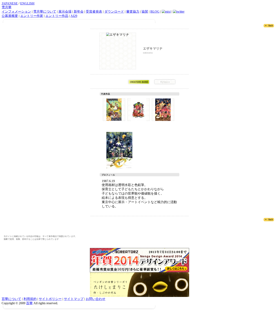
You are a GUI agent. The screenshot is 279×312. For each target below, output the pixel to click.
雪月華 (6, 7)
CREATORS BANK (138, 82)
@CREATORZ (112, 82)
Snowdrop (119, 150)
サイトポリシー (50, 299)
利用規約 (30, 299)
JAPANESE (10, 3)
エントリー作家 (31, 16)
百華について (11, 299)
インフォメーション (16, 11)
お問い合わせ (95, 299)
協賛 (145, 11)
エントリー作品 (56, 16)
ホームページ (155, 62)
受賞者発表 (94, 11)
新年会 (79, 11)
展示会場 (64, 11)
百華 (29, 303)
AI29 (73, 16)
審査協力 (132, 11)
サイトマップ (74, 299)
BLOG (155, 11)
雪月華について (44, 11)
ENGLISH (27, 3)
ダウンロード (114, 11)
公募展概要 (10, 16)
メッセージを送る (145, 62)
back (268, 25)
